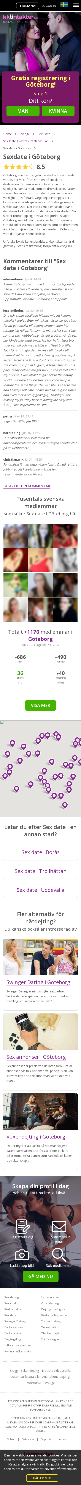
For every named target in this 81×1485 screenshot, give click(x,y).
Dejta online (12, 1333)
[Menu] (76, 5)
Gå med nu (40, 1276)
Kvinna (58, 110)
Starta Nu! (28, 6)
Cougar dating (50, 1321)
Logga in (48, 6)
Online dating (50, 1327)
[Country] (64, 4)
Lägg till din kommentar (26, 486)
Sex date (10, 1315)
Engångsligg (12, 1339)
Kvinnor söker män (17, 1351)
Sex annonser (50, 1297)
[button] (63, 805)
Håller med (42, 1478)
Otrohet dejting (51, 1333)
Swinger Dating (14, 1321)
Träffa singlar (50, 1339)
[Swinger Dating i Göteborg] (40, 957)
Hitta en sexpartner (17, 1345)
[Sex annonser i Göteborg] (40, 1031)
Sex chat (10, 1303)
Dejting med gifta (53, 1309)
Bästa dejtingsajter (54, 1315)
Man (23, 110)
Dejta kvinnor (13, 1327)
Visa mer (40, 705)
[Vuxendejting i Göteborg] (40, 1111)
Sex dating (11, 1297)
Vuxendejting (50, 1303)
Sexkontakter (13, 1309)
